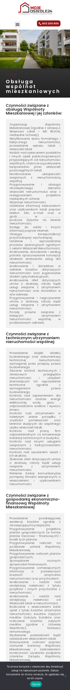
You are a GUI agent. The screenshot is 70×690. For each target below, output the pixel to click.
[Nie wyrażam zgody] (65, 676)
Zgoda (36, 684)
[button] (17, 24)
